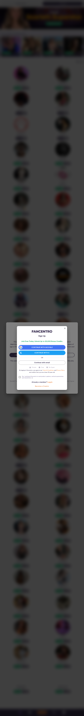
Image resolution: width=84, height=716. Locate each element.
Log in (50, 382)
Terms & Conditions (48, 370)
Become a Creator (42, 386)
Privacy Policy (60, 370)
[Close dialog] (64, 328)
